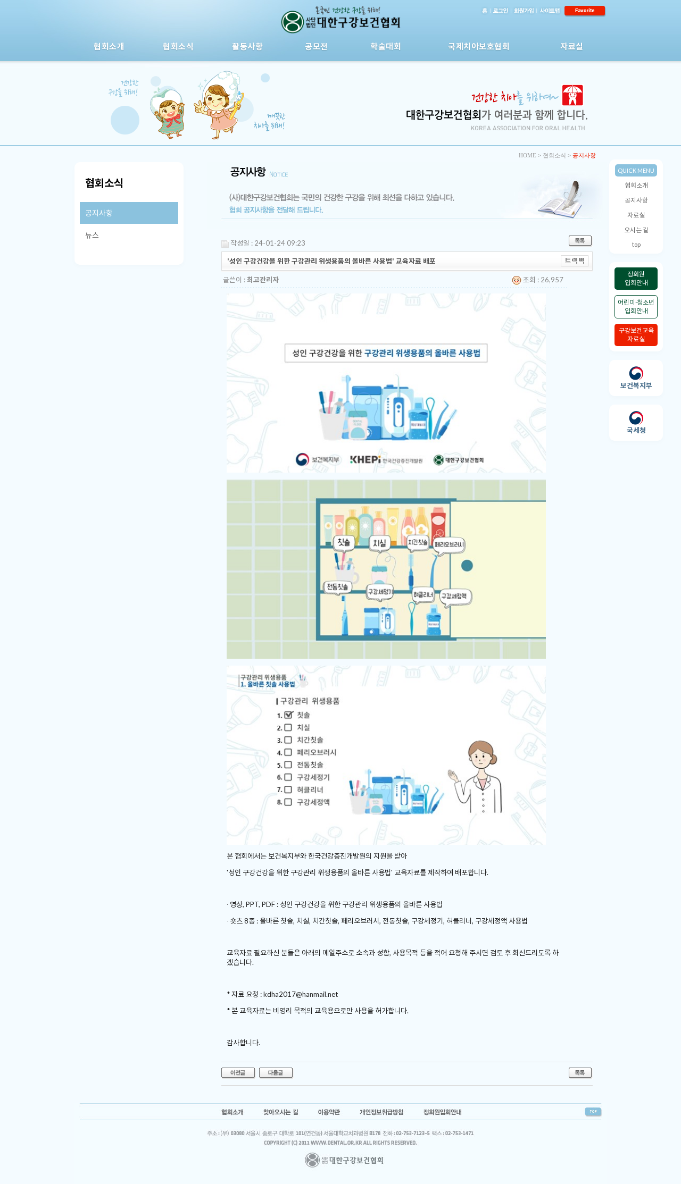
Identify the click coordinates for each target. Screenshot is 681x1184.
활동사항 (247, 46)
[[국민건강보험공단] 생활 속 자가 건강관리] (276, 1072)
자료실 (572, 46)
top (636, 244)
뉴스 (92, 235)
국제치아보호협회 (479, 46)
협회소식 (178, 46)
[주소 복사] (575, 260)
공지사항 (636, 200)
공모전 (316, 46)
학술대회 (385, 46)
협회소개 (109, 46)
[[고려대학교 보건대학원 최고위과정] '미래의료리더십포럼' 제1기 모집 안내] (238, 1072)
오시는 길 (636, 230)
